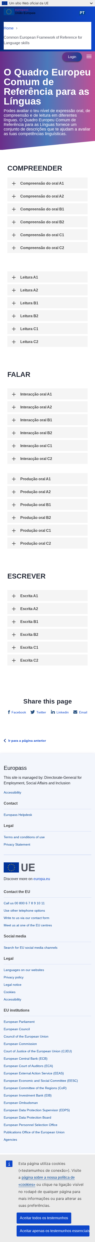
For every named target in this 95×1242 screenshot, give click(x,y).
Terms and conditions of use (24, 837)
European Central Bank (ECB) (26, 1058)
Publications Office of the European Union (34, 1132)
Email (83, 712)
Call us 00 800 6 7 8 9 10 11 (24, 903)
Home (9, 28)
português (83, 15)
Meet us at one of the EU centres (28, 925)
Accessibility (12, 792)
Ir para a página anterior (27, 740)
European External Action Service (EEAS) (34, 1073)
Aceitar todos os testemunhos (44, 1218)
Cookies (9, 992)
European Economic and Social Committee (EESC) (41, 1080)
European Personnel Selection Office (30, 1125)
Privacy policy (14, 977)
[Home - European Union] (39, 14)
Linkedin (62, 712)
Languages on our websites (24, 970)
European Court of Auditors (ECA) (28, 1066)
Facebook (19, 712)
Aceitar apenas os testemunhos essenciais (54, 1231)
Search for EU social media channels (30, 947)
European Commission (20, 1044)
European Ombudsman (21, 1103)
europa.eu (41, 879)
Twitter (41, 712)
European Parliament (19, 1022)
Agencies (10, 1139)
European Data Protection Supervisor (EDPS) (37, 1110)
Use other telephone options (24, 910)
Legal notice (12, 984)
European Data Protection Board (27, 1117)
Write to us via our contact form (26, 918)
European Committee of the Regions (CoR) (35, 1088)
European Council (17, 1029)
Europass (15, 768)
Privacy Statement (17, 844)
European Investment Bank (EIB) (28, 1095)
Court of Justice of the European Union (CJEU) (38, 1051)
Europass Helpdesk (18, 815)
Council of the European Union (26, 1036)
